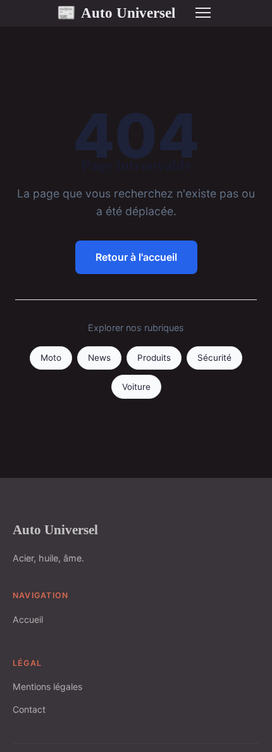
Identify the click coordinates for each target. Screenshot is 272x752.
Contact (29, 709)
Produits (154, 358)
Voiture (136, 387)
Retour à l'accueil (136, 257)
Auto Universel (116, 12)
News (99, 358)
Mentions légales (47, 686)
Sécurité (214, 358)
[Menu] (203, 13)
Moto (50, 358)
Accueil (28, 619)
